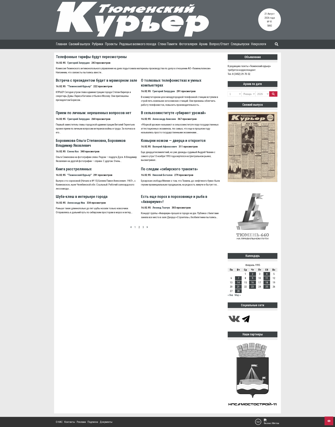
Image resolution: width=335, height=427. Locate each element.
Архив (203, 44)
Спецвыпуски (240, 44)
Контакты (69, 422)
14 (238, 282)
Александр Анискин (164, 119)
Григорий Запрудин (78, 62)
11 (267, 278)
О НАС (59, 422)
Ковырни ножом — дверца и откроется (173, 140)
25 (267, 286)
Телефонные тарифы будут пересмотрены (91, 56)
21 (238, 286)
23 (252, 286)
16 (252, 282)
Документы (106, 422)
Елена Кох (73, 151)
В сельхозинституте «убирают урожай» (173, 112)
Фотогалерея (188, 44)
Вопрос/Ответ (219, 44)
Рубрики (97, 44)
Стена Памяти (167, 44)
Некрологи (258, 44)
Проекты (111, 44)
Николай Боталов (162, 175)
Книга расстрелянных (74, 169)
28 (238, 291)
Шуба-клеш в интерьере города (81, 196)
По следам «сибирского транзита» (169, 169)
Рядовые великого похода (137, 44)
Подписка (93, 422)
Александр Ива (76, 202)
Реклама (81, 422)
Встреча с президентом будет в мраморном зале (96, 80)
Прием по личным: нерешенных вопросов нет (93, 112)
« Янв (230, 295)
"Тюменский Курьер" (79, 86)
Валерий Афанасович (164, 146)
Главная (61, 44)
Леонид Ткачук (161, 207)
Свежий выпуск (79, 44)
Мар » (238, 295)
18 (267, 282)
